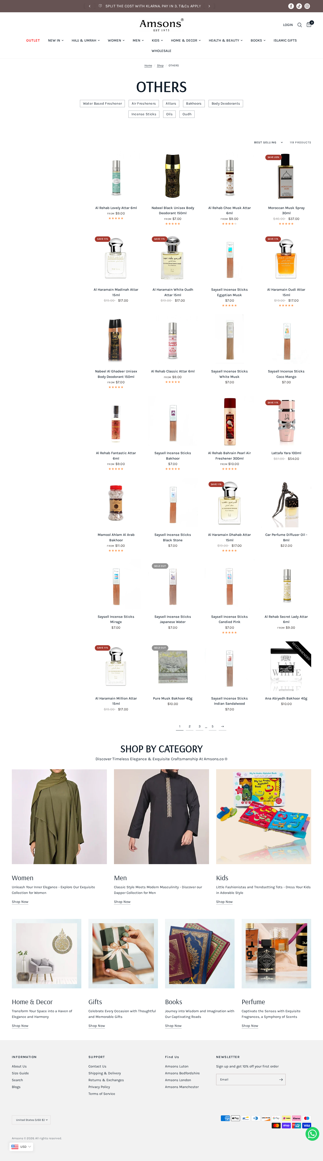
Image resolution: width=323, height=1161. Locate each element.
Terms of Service (101, 1094)
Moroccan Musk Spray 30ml (286, 210)
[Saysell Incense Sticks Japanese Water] (173, 584)
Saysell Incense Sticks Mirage (116, 619)
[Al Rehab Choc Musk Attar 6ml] (229, 176)
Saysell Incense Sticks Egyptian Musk (229, 292)
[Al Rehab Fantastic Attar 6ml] (116, 421)
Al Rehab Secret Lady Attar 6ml (286, 619)
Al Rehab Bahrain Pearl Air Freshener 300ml (229, 456)
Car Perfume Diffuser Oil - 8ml (286, 537)
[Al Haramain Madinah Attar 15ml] (116, 257)
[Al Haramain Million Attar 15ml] (116, 666)
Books (256, 40)
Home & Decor (184, 40)
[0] (307, 25)
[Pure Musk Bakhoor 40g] (173, 666)
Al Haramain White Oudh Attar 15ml (173, 292)
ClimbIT (84, 1138)
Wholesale (161, 51)
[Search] (299, 25)
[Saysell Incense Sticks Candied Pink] (229, 584)
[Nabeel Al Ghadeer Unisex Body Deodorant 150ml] (116, 339)
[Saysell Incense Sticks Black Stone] (173, 502)
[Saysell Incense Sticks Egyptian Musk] (229, 257)
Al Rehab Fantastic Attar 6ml (116, 456)
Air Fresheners (144, 103)
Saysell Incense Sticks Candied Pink (229, 619)
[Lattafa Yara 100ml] (286, 421)
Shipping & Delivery (104, 1073)
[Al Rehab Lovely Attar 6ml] (116, 176)
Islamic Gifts (285, 40)
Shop (160, 65)
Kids (155, 40)
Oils (169, 114)
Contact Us (97, 1066)
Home (148, 65)
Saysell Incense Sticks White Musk (229, 374)
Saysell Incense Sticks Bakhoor (172, 456)
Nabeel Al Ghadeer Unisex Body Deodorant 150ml (116, 374)
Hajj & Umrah (84, 40)
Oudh (187, 114)
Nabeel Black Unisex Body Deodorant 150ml (173, 210)
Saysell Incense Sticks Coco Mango (286, 374)
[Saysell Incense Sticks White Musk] (229, 339)
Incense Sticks (143, 114)
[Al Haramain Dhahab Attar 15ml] (229, 502)
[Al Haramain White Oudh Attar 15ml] (173, 257)
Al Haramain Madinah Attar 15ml (116, 292)
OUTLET (33, 40)
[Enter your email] (281, 1079)
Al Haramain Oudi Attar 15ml (286, 292)
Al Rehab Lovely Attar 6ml (116, 208)
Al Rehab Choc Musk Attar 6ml (229, 210)
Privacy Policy (99, 1087)
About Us (19, 1066)
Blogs (16, 1087)
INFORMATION (24, 1057)
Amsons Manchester (182, 1087)
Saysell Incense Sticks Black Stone (172, 537)
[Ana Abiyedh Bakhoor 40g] (286, 666)
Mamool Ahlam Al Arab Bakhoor (116, 537)
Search (17, 1080)
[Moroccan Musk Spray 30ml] (286, 176)
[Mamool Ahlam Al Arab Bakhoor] (116, 502)
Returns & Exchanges (106, 1080)
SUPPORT (96, 1057)
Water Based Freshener (102, 103)
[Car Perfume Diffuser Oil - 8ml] (286, 502)
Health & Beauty (224, 40)
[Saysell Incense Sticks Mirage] (116, 584)
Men (136, 40)
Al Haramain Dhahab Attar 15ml (229, 537)
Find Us (172, 1057)
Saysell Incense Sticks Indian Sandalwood (229, 701)
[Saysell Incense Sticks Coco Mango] (286, 339)
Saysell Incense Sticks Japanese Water (172, 619)
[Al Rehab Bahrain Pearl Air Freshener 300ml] (229, 421)
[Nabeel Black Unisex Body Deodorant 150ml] (173, 176)
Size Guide (20, 1073)
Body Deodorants (226, 103)
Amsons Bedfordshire (182, 1073)
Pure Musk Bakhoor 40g (172, 698)
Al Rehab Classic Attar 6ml (173, 371)
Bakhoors (193, 103)
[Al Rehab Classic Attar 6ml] (173, 339)
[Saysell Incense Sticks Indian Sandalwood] (229, 666)
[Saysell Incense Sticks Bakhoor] (173, 421)
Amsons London (178, 1080)
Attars (171, 103)
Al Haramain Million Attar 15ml (116, 701)
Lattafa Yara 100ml (286, 453)
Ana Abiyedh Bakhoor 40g (286, 698)
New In (54, 40)
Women (114, 40)
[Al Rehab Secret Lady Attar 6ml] (286, 584)
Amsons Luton (176, 1066)
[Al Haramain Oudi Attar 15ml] (286, 257)
